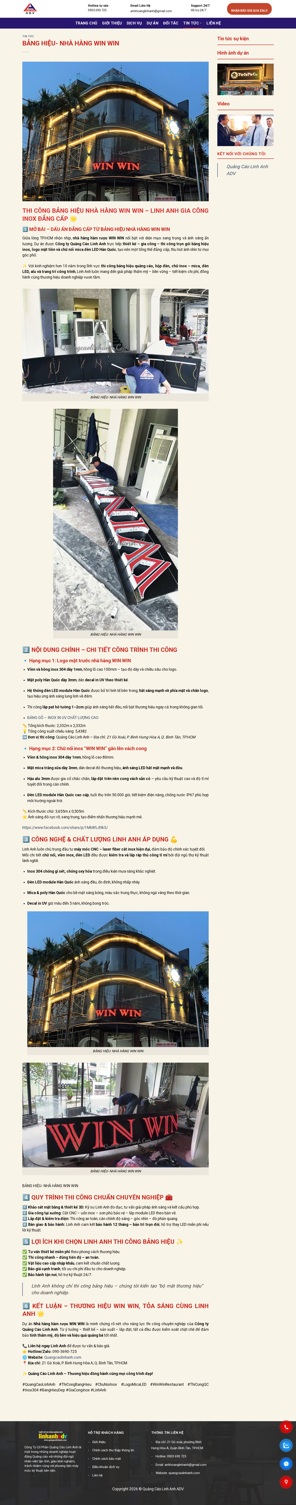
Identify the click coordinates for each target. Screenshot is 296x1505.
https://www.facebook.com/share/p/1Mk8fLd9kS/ (65, 827)
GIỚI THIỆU (112, 23)
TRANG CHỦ (86, 23)
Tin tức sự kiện (233, 38)
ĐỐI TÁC (170, 23)
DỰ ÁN (152, 23)
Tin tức (191, 23)
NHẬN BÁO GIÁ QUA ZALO (249, 10)
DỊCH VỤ (134, 23)
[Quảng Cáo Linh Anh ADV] (43, 9)
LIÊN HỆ (214, 23)
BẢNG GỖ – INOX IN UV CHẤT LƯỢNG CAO (62, 717)
